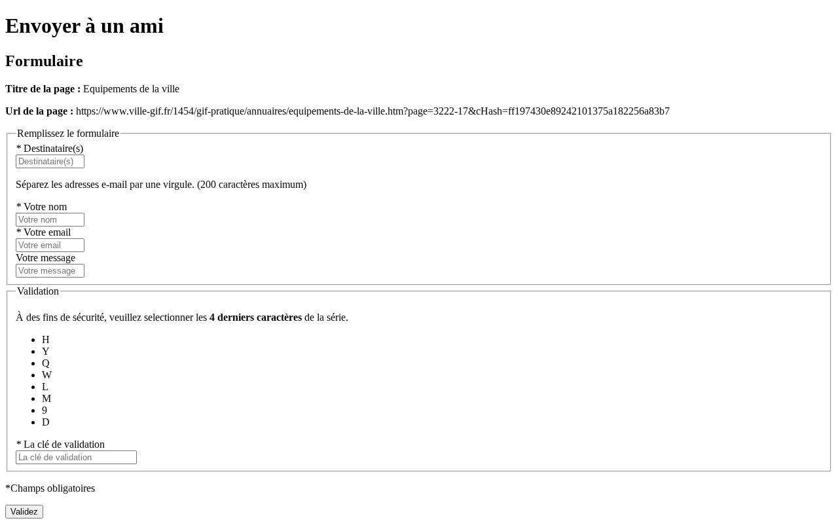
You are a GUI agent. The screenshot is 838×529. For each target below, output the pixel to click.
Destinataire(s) (49, 148)
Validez (24, 512)
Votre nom (41, 206)
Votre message (45, 257)
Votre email (43, 232)
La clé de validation (60, 444)
